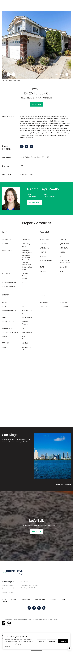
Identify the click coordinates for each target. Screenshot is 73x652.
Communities (26, 599)
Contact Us (5, 601)
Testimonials (53, 599)
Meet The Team (40, 599)
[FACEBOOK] (29, 608)
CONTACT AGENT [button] (34, 202)
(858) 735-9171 (32, 196)
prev (9, 74)
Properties (14, 599)
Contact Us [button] (36, 531)
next (13, 74)
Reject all (41, 641)
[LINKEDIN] (39, 608)
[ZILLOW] (43, 608)
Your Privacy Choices (36, 650)
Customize (52, 641)
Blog (63, 599)
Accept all (63, 641)
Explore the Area (64, 484)
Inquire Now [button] (36, 104)
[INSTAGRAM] (34, 608)
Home (4, 599)
